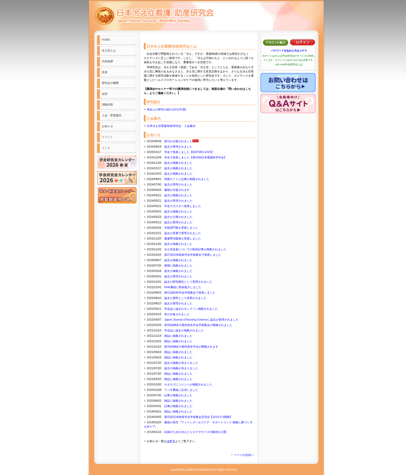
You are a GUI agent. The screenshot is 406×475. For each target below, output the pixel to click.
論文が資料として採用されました (185, 298)
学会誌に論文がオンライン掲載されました (191, 308)
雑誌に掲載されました (178, 336)
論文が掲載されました (178, 163)
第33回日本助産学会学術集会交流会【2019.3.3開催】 (198, 417)
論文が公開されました (178, 217)
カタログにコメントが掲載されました (188, 384)
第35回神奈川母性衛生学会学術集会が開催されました (198, 325)
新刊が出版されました (178, 141)
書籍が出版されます (177, 190)
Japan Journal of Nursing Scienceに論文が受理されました (201, 319)
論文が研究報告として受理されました (188, 281)
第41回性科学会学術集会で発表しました (189, 292)
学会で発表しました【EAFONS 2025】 (189, 152)
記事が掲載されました (178, 395)
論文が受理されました (178, 146)
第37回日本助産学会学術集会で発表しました (192, 254)
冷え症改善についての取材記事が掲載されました (195, 249)
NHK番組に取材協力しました (182, 287)
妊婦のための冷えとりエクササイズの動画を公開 (195, 432)
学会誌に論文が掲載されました (184, 330)
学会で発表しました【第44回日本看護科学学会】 (195, 157)
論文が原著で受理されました (182, 233)
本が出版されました (177, 314)
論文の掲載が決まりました (181, 363)
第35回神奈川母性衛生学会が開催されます (191, 346)
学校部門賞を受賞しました (181, 227)
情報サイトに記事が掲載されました (186, 179)
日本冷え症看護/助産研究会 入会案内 (171, 126)
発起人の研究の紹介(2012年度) (166, 109)
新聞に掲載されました (178, 265)
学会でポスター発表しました (182, 206)
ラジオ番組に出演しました (181, 390)
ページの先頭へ (243, 455)
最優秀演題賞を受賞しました (182, 238)
